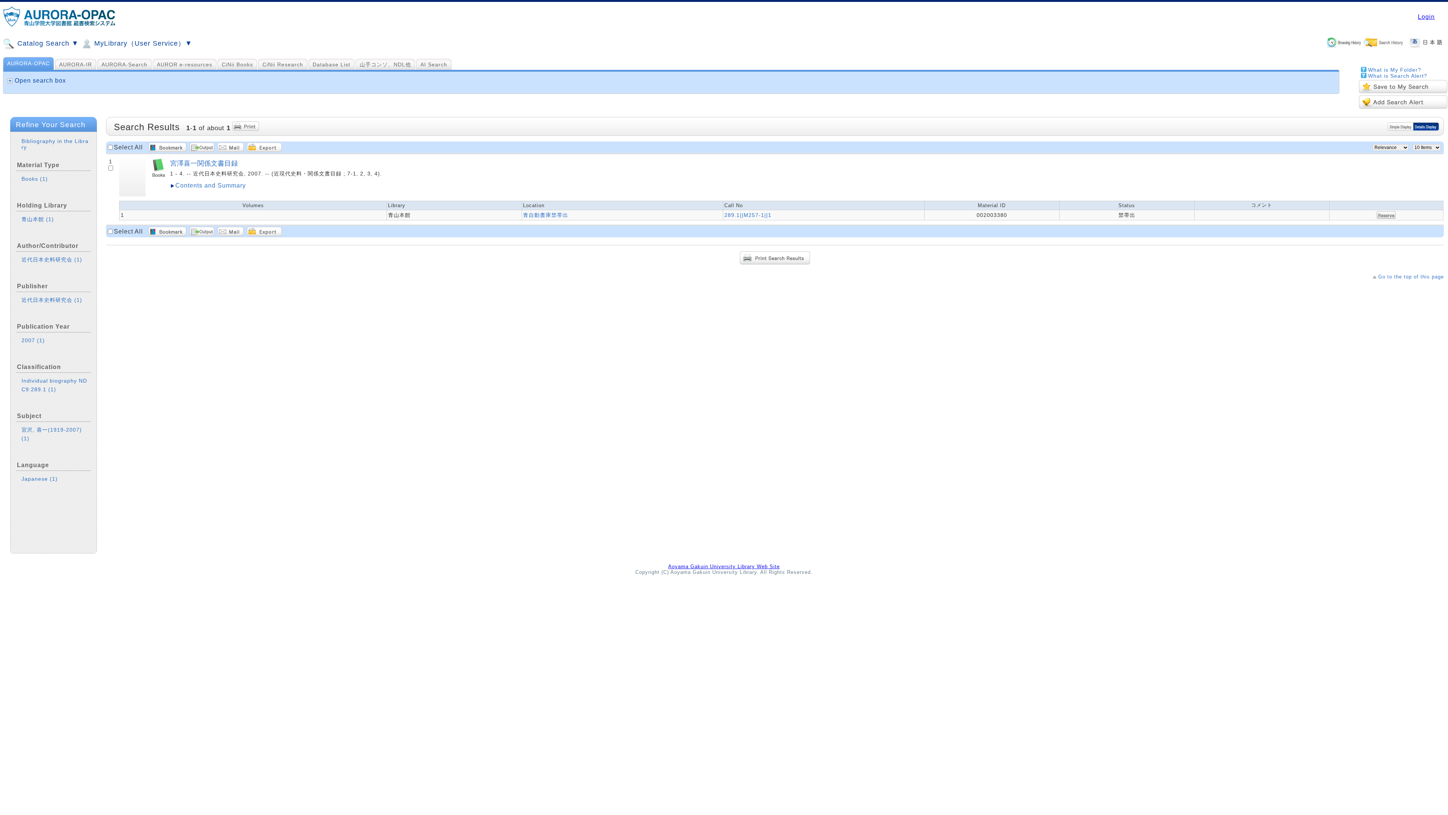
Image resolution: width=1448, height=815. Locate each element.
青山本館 (37, 219)
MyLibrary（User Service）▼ (142, 43)
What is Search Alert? (1397, 76)
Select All (128, 147)
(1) (44, 179)
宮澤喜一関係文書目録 (204, 163)
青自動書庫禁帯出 (545, 215)
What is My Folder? (1394, 70)
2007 (33, 340)
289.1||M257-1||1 (748, 215)
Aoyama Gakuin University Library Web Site (724, 566)
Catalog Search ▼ (47, 43)
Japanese (39, 479)
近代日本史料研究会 (51, 260)
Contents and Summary (210, 185)
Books (34, 179)
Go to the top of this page (1411, 277)
